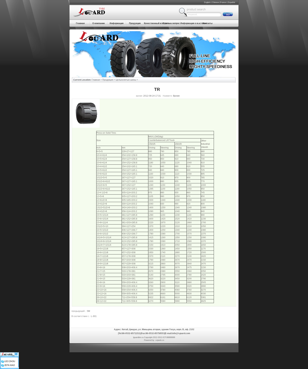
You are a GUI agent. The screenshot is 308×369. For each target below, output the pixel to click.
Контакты (207, 23)
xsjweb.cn (159, 340)
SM (88, 311)
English (207, 2)
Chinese (215, 2)
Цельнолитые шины (126, 80)
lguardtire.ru (138, 337)
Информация (117, 23)
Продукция (135, 23)
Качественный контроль (157, 23)
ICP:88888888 (169, 337)
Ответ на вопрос (171, 23)
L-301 (94, 316)
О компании (98, 23)
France (223, 2)
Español (231, 2)
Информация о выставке (193, 23)
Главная (80, 23)
